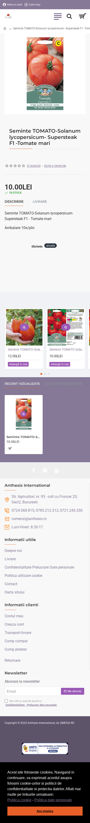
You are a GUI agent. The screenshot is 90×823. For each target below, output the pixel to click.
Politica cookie (19, 800)
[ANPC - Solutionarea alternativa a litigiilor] (45, 748)
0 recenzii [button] (33, 166)
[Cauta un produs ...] (69, 16)
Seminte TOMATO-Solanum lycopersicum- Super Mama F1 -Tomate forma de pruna (25, 349)
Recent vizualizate (22, 384)
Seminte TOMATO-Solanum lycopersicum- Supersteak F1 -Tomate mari (23, 437)
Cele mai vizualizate (63, 384)
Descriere (14, 202)
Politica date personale (53, 800)
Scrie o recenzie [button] (55, 166)
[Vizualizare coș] (82, 16)
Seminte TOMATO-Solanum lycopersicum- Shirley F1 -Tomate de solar (66, 349)
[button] (73, 800)
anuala (50, 245)
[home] (4, 28)
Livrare (40, 202)
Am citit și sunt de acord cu (31, 703)
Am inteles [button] (45, 811)
